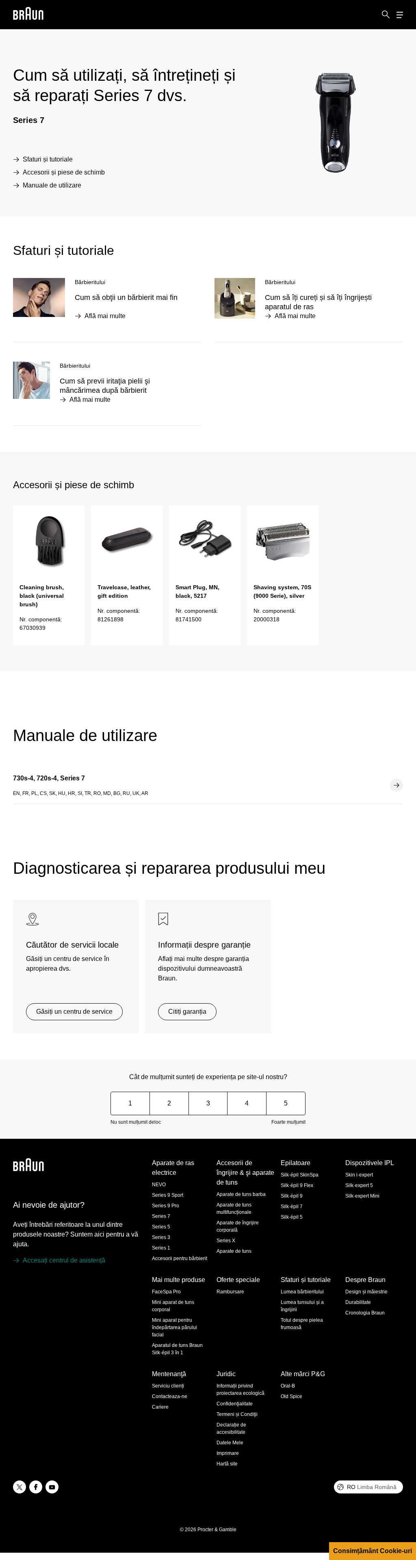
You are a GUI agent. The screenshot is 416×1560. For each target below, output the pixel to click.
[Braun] (28, 15)
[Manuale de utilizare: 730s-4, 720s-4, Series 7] (396, 785)
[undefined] (28, 15)
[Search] (386, 15)
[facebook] (35, 1486)
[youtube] (52, 1486)
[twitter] (19, 1486)
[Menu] (399, 15)
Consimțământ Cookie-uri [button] (372, 1550)
